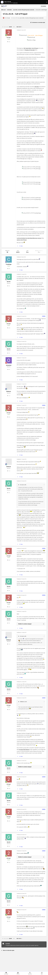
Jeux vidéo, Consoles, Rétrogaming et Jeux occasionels (31, 18)
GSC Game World (27, 48)
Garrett (8, 281)
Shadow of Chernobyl (30, 50)
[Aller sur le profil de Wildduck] (9, 386)
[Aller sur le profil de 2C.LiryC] (3, 18)
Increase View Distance (24, 749)
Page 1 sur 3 (19, 26)
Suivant (10, 26)
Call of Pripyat (35, 48)
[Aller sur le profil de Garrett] (9, 277)
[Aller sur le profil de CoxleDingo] (9, 259)
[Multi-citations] (17, 246)
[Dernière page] (14, 27)
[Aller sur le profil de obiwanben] (9, 360)
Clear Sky (36, 86)
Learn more (2, 2)
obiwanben (8, 365)
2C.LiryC (8, 18)
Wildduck (8, 391)
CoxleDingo (8, 264)
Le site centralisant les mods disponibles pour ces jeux (29, 238)
